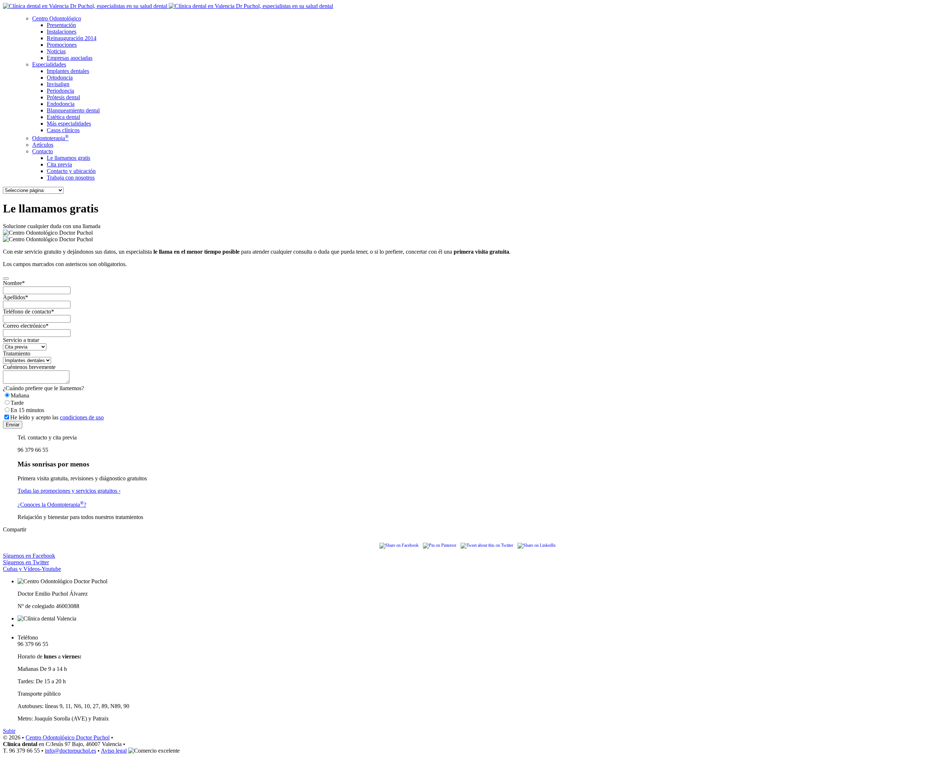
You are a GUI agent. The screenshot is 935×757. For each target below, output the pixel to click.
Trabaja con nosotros (71, 177)
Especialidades (49, 64)
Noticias (56, 51)
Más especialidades (69, 123)
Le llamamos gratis (68, 158)
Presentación (61, 25)
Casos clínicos (63, 130)
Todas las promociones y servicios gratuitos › (69, 491)
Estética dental (63, 117)
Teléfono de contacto (28, 311)
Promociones (62, 45)
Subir (9, 731)
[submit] (6, 278)
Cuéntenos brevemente (29, 367)
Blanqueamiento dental (73, 110)
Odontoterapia (50, 138)
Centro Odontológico (56, 18)
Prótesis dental (63, 97)
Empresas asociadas (69, 58)
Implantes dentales (68, 71)
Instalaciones (61, 31)
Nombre (14, 283)
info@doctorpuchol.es (70, 751)
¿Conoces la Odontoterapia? (52, 505)
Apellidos (15, 297)
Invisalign (58, 84)
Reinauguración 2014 (71, 38)
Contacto (42, 151)
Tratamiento (16, 353)
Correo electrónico (26, 326)
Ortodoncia (60, 77)
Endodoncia (61, 104)
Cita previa (59, 164)
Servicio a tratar (21, 340)
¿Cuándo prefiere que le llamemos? (43, 388)
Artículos (42, 145)
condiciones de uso (82, 417)
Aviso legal (114, 751)
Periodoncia (60, 91)
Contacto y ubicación (71, 171)
